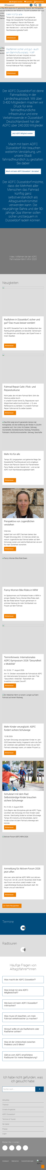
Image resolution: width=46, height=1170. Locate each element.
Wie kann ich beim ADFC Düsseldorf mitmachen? (20, 1004)
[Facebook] (4, 1147)
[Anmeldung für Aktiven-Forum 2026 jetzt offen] (23, 850)
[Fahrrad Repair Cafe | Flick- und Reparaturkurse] (23, 369)
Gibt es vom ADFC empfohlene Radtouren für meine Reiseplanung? (20, 1056)
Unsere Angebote (8, 1110)
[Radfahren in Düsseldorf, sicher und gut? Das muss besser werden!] (23, 301)
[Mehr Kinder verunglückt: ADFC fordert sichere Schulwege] (23, 708)
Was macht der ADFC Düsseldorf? (20, 979)
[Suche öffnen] (35, 5)
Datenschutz (15, 1161)
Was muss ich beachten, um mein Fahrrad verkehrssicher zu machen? (21, 1017)
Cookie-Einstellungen (27, 1161)
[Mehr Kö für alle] (23, 436)
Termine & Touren (9, 1119)
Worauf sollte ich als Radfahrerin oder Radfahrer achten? (21, 1030)
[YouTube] (25, 1147)
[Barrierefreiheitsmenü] (31, 5)
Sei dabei (5, 1124)
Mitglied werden (17, 2)
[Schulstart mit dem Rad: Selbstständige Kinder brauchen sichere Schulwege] (23, 776)
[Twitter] (11, 1147)
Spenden (29, 2)
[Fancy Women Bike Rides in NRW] (23, 572)
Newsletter (40, 2)
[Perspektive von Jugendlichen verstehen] (23, 503)
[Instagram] (18, 1147)
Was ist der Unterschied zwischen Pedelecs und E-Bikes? (19, 1043)
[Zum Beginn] (42, 1166)
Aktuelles (5, 1100)
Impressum (5, 1161)
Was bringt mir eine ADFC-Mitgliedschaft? (16, 991)
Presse (4, 1129)
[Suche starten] (39, 1089)
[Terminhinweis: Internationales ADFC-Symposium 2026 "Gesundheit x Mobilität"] (23, 639)
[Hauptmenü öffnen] (40, 5)
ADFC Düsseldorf (8, 1114)
